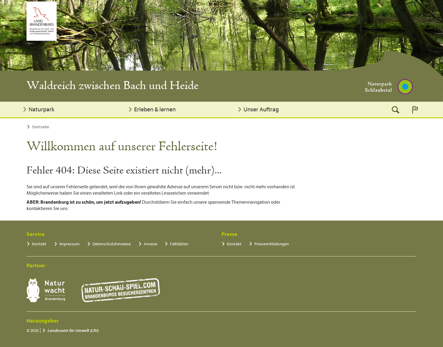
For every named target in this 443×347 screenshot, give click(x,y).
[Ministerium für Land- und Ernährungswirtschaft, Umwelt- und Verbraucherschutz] (42, 21)
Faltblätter (179, 244)
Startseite (40, 126)
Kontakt (39, 244)
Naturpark (41, 109)
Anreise (150, 244)
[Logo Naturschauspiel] (120, 290)
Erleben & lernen (155, 109)
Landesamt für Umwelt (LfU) (73, 330)
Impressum (69, 244)
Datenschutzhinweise (112, 244)
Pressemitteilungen (271, 244)
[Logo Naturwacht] (46, 290)
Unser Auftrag (261, 109)
